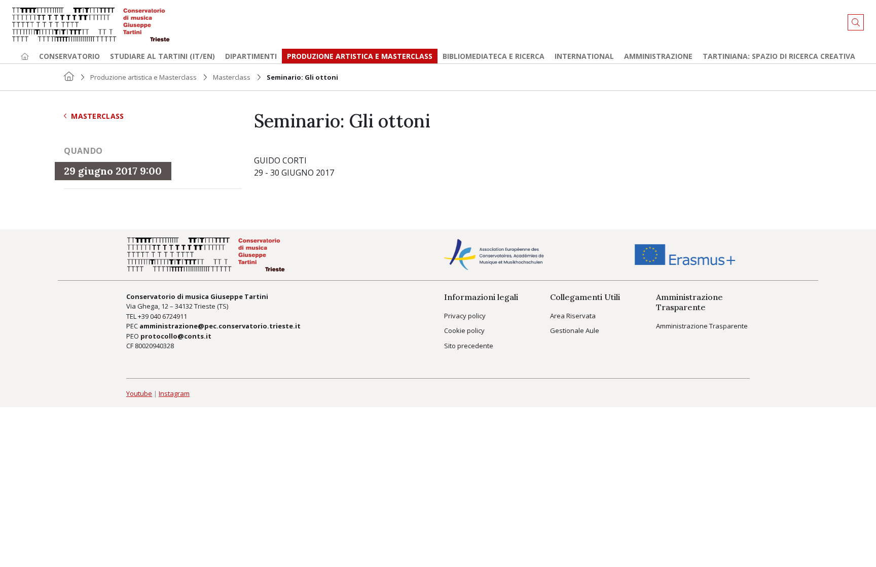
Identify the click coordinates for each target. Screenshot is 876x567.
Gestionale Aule (574, 330)
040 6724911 (168, 316)
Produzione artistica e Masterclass (359, 56)
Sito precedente (468, 345)
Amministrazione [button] (658, 56)
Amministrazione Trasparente (702, 325)
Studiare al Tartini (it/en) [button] (162, 56)
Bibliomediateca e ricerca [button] (493, 56)
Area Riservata (573, 315)
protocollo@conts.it (175, 336)
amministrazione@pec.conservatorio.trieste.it (220, 325)
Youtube (139, 393)
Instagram (174, 393)
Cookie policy (464, 330)
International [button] (584, 56)
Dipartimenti (251, 56)
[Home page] (25, 56)
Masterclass (231, 77)
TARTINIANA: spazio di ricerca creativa (779, 56)
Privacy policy (465, 315)
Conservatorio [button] (69, 56)
